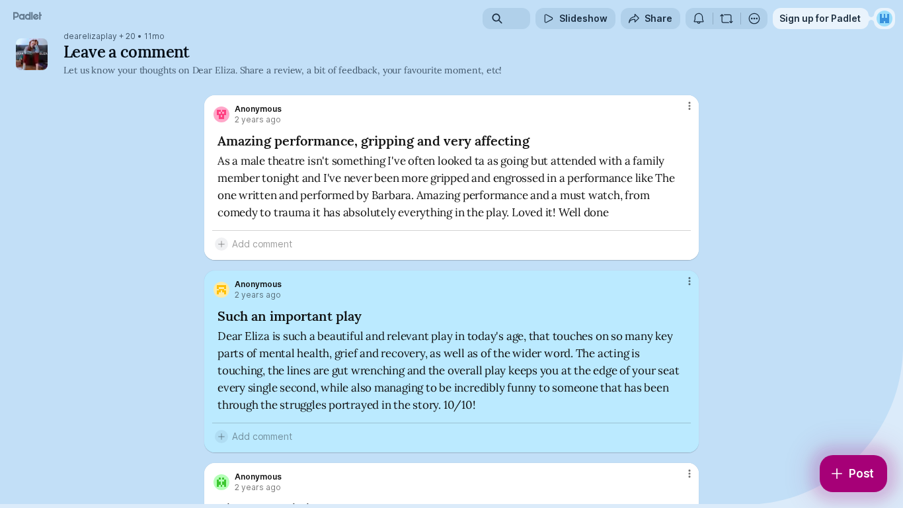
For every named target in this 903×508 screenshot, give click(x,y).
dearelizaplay (90, 36)
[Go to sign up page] (884, 18)
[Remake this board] (726, 18)
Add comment (262, 243)
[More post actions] (689, 105)
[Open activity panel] (699, 18)
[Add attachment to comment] (221, 244)
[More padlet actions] (754, 18)
